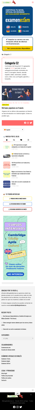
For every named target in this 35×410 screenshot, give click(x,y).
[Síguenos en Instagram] (28, 123)
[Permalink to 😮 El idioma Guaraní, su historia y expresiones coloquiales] (6, 156)
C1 (19, 103)
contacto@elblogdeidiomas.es (18, 305)
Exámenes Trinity (5, 359)
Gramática (26, 103)
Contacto (3, 380)
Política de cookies (6, 378)
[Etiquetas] (21, 140)
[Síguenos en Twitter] (31, 123)
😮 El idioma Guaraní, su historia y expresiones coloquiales (20, 155)
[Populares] (6, 140)
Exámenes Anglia (5, 361)
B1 (13, 103)
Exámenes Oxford (5, 363)
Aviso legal (4, 373)
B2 (16, 103)
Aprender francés (7, 103)
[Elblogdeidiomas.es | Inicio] (11, 2)
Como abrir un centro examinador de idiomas (14, 329)
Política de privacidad (7, 376)
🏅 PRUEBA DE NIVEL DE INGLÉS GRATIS (17, 198)
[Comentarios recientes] (14, 140)
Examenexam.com (5, 347)
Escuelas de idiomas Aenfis (8, 350)
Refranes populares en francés (13, 107)
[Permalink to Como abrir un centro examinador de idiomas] (6, 184)
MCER (13, 68)
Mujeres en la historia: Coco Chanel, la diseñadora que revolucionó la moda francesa (21, 174)
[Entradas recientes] (28, 140)
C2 (21, 103)
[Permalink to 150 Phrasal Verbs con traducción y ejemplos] (6, 165)
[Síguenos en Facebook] (25, 123)
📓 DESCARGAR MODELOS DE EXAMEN (17, 204)
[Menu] (33, 2)
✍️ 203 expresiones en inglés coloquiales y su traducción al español (21, 146)
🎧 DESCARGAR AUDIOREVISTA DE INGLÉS (17, 209)
